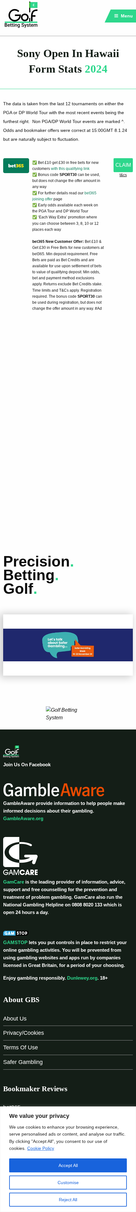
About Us (15, 1018)
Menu (126, 15)
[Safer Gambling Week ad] (68, 644)
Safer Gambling (23, 1062)
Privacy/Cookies (23, 1033)
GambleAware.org (23, 818)
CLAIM (123, 165)
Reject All (68, 1199)
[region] (68, 1159)
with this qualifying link (70, 168)
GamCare (13, 882)
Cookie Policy (40, 1148)
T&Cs (123, 175)
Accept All (68, 1165)
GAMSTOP (15, 942)
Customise (68, 1182)
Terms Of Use (20, 1047)
